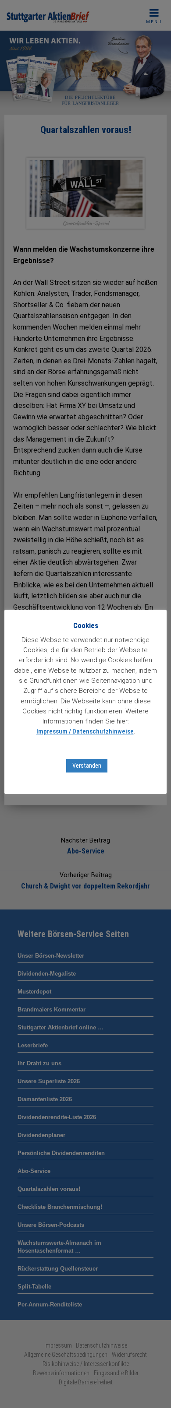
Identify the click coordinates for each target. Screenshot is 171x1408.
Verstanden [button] (86, 765)
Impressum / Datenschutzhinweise (85, 731)
